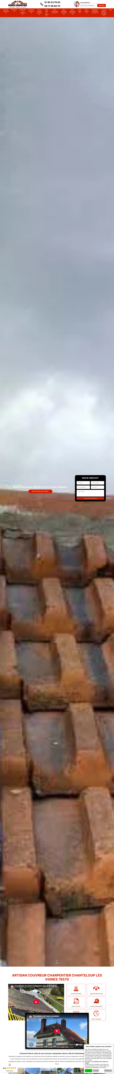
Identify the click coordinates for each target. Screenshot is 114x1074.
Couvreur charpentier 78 (6, 11)
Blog (110, 9)
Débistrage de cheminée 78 (23, 12)
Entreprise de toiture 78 (31, 11)
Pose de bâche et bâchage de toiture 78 (103, 13)
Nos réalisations (40, 491)
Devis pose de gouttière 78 (39, 12)
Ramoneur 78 (14, 10)
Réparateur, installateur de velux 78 (95, 11)
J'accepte (88, 1070)
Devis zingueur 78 (86, 11)
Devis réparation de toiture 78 (72, 12)
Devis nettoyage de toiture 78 (64, 12)
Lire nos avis (9, 1070)
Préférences (108, 1070)
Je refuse (95, 1070)
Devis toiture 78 (80, 11)
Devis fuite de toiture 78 (46, 13)
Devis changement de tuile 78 (54, 11)
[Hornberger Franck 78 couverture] (17, 4)
